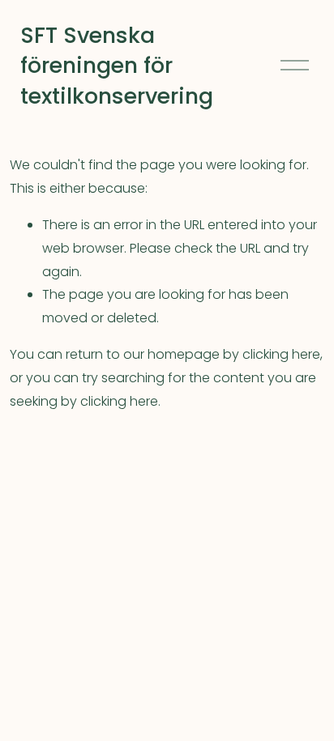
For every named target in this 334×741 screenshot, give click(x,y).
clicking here (281, 354)
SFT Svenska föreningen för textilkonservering (116, 65)
